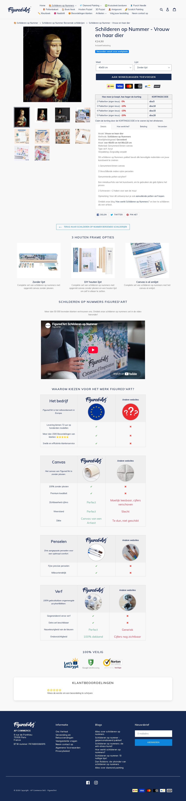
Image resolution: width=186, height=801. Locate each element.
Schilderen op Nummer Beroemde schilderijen (63, 23)
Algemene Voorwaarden (68, 747)
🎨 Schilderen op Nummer (26, 23)
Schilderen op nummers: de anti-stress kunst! (109, 744)
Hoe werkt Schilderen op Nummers (132, 201)
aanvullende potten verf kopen (150, 196)
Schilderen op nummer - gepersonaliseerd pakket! (108, 738)
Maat (98, 62)
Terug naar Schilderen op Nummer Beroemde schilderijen (95, 227)
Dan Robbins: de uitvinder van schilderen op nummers (110, 762)
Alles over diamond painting (109, 767)
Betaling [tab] (143, 126)
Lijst (136, 62)
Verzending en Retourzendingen (64, 736)
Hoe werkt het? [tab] (123, 126)
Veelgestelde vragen (66, 741)
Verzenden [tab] (162, 126)
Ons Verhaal (62, 731)
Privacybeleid (63, 751)
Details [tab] (103, 126)
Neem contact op (64, 744)
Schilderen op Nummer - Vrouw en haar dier (109, 23)
